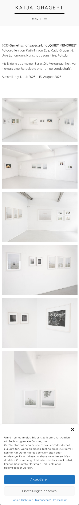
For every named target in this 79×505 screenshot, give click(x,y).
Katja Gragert (39, 7)
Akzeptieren (39, 479)
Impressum (60, 499)
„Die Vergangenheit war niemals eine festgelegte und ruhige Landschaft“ (39, 66)
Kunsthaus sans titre (41, 55)
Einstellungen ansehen (39, 491)
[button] (73, 429)
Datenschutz (43, 499)
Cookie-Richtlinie (22, 499)
